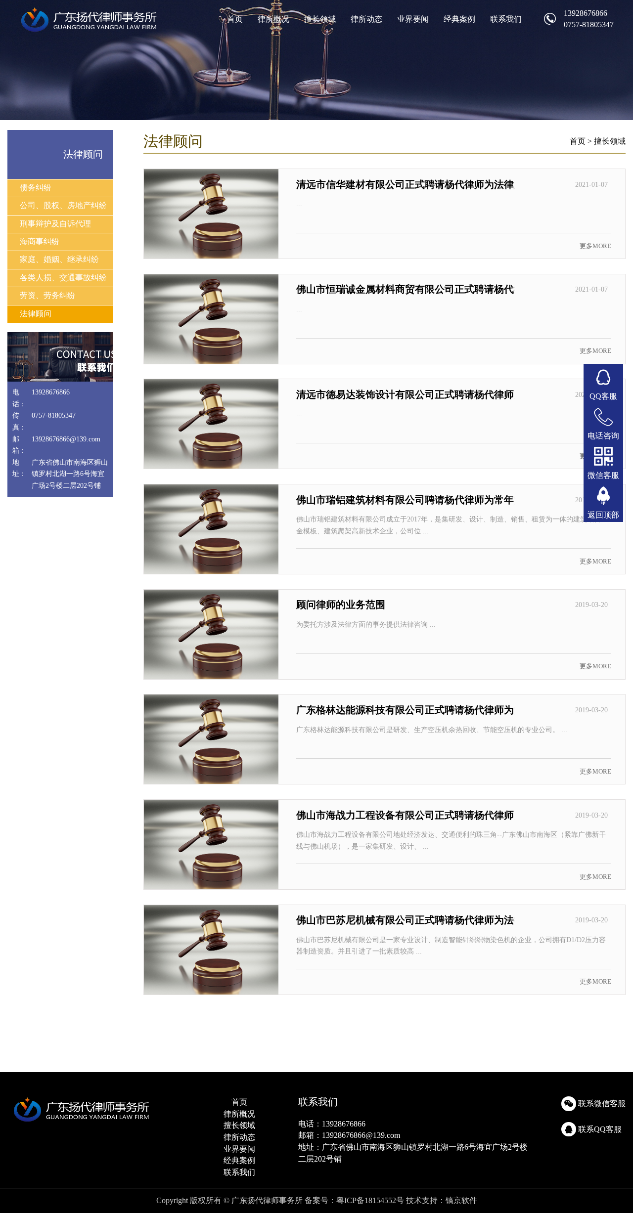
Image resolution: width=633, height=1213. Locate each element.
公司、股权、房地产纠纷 (63, 205)
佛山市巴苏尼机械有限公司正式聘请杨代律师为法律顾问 (419, 919)
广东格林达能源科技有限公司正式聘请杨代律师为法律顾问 (424, 709)
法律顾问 (35, 313)
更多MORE (595, 246)
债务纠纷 (35, 187)
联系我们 (506, 19)
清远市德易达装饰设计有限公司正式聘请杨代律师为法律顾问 (429, 394)
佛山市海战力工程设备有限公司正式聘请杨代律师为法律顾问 (429, 815)
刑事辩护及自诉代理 (55, 223)
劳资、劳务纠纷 (47, 295)
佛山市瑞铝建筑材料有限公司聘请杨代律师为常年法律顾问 (424, 499)
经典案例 (459, 19)
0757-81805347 (589, 24)
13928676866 (585, 13)
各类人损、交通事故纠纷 (63, 277)
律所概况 (273, 19)
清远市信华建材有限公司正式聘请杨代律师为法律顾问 (415, 184)
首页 (235, 19)
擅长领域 (320, 19)
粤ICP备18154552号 (370, 1200)
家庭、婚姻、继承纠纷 (59, 259)
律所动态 (366, 19)
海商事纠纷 (39, 241)
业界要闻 (413, 19)
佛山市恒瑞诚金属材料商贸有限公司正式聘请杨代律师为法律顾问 (439, 289)
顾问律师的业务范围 (340, 604)
